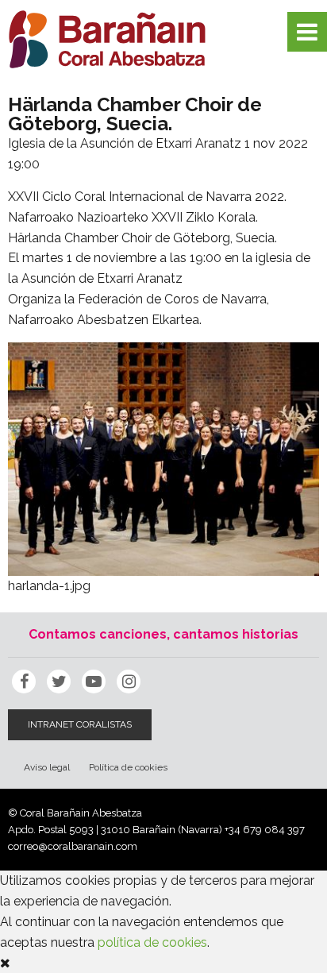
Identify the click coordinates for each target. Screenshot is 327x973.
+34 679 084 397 (265, 830)
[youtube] (94, 681)
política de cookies (152, 942)
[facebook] (24, 681)
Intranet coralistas (80, 724)
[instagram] (128, 681)
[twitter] (59, 681)
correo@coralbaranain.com (72, 846)
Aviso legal (47, 767)
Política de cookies (128, 767)
